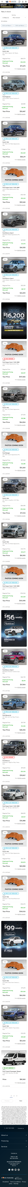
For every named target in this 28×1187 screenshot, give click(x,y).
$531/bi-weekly (21, 778)
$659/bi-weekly (21, 205)
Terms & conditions (15, 1181)
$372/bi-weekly (21, 998)
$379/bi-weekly (21, 558)
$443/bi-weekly (21, 69)
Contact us (14, 1153)
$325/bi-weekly (21, 732)
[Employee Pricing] (14, 320)
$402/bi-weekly (21, 425)
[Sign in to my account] (26, 2)
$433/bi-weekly (21, 869)
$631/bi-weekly (21, 914)
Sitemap (16, 1183)
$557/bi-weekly (21, 1082)
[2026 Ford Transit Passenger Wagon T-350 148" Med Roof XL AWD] (14, 1058)
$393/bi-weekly (21, 1043)
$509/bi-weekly (21, 823)
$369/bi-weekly (21, 114)
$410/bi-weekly (21, 159)
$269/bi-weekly (21, 250)
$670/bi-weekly (21, 603)
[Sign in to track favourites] (24, 32)
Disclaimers (6, 1181)
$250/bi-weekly (21, 687)
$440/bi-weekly (21, 516)
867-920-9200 (14, 1158)
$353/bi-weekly (21, 470)
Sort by (14, 15)
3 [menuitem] (16, 1096)
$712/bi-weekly (21, 379)
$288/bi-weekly (21, 296)
